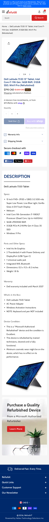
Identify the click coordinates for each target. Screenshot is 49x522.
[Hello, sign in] (39, 12)
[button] (4, 11)
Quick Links (8, 482)
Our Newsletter (10, 492)
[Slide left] (19, 74)
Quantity (7, 108)
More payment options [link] (35, 127)
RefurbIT (28, 515)
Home (4, 26)
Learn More (16, 428)
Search (41, 18)
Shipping (8, 93)
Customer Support (11, 487)
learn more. (27, 6)
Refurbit (6, 477)
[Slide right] (29, 74)
